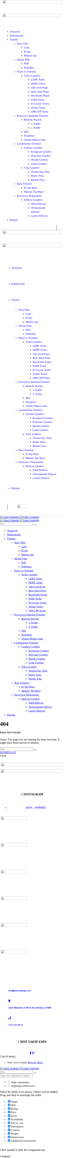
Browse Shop (35, 1062)
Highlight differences (23, 1085)
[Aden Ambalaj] (19, 517)
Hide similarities (20, 1082)
